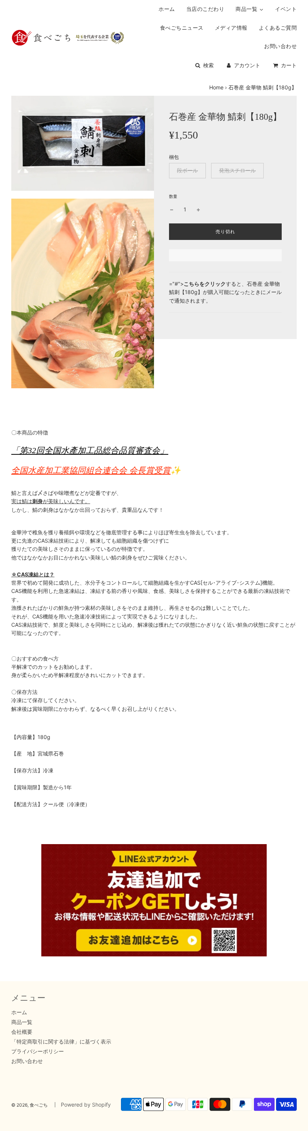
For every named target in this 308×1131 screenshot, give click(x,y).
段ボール (187, 170)
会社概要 (21, 1031)
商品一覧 (21, 1022)
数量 (173, 196)
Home (216, 87)
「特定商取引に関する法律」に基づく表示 (61, 1041)
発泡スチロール (237, 170)
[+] (198, 210)
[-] (171, 210)
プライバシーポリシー (37, 1051)
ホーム (19, 1012)
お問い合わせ (27, 1061)
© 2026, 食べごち (29, 1105)
